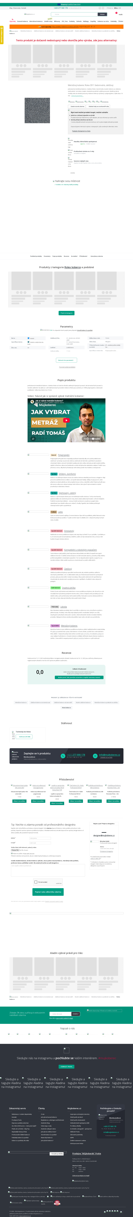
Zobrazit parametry (77, 96)
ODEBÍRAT (76, 1014)
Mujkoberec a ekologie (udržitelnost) (52, 1120)
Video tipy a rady (46, 1126)
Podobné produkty (36, 256)
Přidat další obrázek (28, 854)
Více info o (61, 1018)
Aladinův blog (45, 1123)
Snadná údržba (68, 587)
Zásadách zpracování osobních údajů (54, 901)
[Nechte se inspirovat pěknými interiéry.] (66, 927)
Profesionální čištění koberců (21, 1135)
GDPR (72, 1137)
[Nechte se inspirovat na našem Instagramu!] (66, 1050)
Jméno (13, 838)
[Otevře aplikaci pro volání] (63, 756)
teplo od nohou (85, 634)
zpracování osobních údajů (64, 1018)
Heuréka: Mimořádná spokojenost (85, 141)
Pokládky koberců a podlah (20, 1137)
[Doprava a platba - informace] (66, 1189)
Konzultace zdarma (97, 256)
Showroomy (17, 8)
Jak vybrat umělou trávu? (48, 1132)
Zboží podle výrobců (76, 1117)
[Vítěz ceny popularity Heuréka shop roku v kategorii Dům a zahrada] (29, 14)
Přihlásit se (110, 8)
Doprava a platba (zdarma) (20, 1123)
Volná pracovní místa (76, 1143)
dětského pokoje (97, 634)
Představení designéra (106, 851)
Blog (11, 8)
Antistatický (69, 530)
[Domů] (15, 31)
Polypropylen (64, 455)
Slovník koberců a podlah (49, 1135)
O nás (42, 1114)
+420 (76, 755)
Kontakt (23, 8)
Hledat (102, 14)
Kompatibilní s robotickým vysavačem (80, 549)
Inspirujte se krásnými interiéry (79, 1114)
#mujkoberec (107, 1058)
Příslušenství (83, 256)
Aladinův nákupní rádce (48, 1129)
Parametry (47, 256)
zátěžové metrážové (79, 638)
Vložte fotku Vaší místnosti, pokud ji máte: (24, 847)
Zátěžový (68, 568)
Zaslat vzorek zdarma (77, 106)
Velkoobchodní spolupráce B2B (79, 1123)
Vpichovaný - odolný (67, 493)
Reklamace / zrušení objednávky (22, 1114)
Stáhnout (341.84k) (24, 737)
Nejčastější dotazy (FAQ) (19, 1132)
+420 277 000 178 (61, 8)
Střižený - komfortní (67, 474)
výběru (54, 631)
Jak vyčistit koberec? (47, 1140)
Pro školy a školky (75, 1126)
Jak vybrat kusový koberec (49, 1117)
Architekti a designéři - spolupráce (81, 1129)
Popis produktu (57, 256)
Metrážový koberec (69, 625)
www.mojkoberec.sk (25, 1216)
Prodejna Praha (17, 1120)
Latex (60, 511)
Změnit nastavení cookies (78, 1140)
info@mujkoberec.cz (109, 755)
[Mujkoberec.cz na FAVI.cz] (57, 1201)
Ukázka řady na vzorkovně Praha (98, 106)
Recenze (66, 256)
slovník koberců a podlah (84, 330)
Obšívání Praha (75, 1132)
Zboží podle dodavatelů (77, 1120)
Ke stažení (74, 256)
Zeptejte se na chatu (106, 757)
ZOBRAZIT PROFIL (66, 1067)
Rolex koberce (72, 267)
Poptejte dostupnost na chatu (81, 131)
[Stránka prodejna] (37, 1166)
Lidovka (63, 606)
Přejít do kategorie (66, 313)
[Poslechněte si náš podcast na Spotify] (46, 1202)
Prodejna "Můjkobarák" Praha (86, 1153)
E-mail (13, 843)
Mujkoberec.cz (38, 1213)
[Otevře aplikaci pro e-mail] (95, 756)
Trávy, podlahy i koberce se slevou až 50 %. (60, 27)
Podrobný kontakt (110, 1135)
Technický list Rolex (23, 732)
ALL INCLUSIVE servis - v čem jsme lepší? (24, 1126)
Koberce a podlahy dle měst (20, 1140)
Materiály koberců (46, 1137)
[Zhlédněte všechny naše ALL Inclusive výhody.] (15, 1202)
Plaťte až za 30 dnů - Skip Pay (21, 1129)
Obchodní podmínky (76, 1135)
